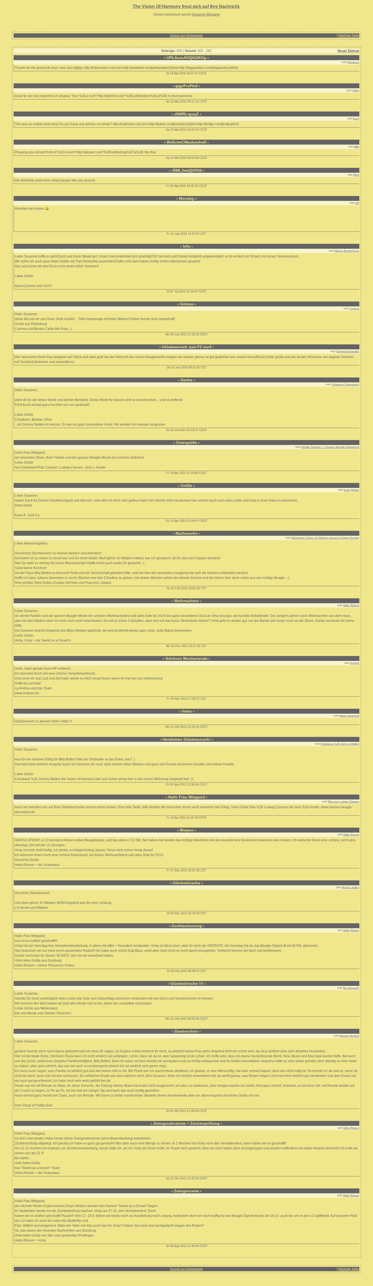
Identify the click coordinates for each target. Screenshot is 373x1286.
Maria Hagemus (349, 715)
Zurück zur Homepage (186, 35)
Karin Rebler (351, 489)
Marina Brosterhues (346, 250)
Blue (356, 174)
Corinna (354, 308)
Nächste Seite (348, 35)
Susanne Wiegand (206, 14)
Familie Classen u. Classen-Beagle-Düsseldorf (330, 447)
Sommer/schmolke (347, 351)
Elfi (357, 202)
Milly (356, 146)
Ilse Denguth (351, 987)
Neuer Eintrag (348, 51)
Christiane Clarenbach (345, 384)
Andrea (354, 662)
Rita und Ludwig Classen (343, 801)
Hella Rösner (351, 605)
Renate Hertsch (349, 1035)
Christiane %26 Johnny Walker (340, 743)
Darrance (353, 62)
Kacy (356, 118)
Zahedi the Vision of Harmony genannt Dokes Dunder (325, 537)
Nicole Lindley (350, 887)
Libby (355, 90)
